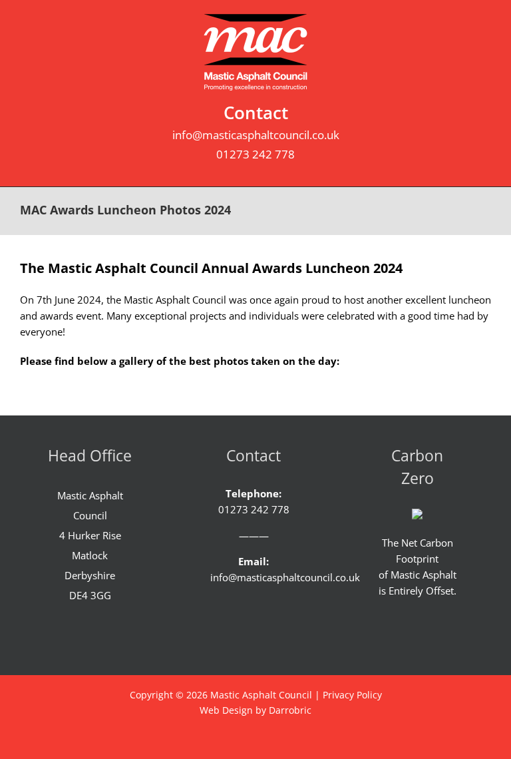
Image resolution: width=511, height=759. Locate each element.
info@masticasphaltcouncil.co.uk (255, 134)
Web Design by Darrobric (255, 710)
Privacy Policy (352, 694)
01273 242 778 (255, 154)
